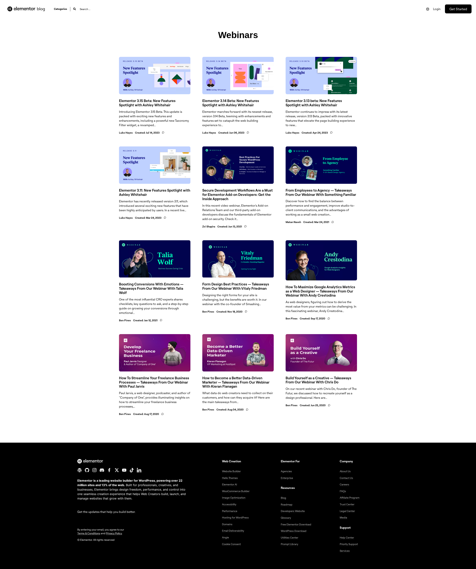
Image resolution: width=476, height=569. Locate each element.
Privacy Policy (114, 533)
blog (41, 8)
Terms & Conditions (88, 533)
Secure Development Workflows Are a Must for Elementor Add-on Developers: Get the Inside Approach (237, 194)
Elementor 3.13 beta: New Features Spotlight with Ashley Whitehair (314, 102)
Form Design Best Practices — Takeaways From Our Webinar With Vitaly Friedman (235, 286)
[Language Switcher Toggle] (427, 9)
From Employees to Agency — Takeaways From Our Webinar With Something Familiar (321, 192)
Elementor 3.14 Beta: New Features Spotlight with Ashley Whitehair (230, 102)
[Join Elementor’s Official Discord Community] (102, 470)
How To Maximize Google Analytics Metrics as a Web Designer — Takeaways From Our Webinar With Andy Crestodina (320, 291)
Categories (60, 8)
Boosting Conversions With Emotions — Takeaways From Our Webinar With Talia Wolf (151, 288)
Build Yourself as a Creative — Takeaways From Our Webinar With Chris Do (318, 380)
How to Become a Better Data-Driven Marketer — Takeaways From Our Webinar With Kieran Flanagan (235, 382)
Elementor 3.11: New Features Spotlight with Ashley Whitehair (154, 192)
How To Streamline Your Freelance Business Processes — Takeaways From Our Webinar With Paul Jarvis (154, 382)
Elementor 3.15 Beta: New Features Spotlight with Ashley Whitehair (147, 102)
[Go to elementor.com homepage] (21, 9)
